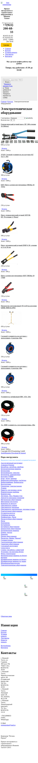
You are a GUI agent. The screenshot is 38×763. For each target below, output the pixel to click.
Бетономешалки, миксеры (10, 473)
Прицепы (4, 534)
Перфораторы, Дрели (8, 517)
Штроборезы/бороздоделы (10, 563)
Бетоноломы (5, 471)
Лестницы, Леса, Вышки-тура (11, 496)
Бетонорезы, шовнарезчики (11, 474)
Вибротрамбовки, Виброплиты (12, 482)
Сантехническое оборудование (12, 542)
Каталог (8, 50)
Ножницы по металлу (9, 503)
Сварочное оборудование (10, 544)
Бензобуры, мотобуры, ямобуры (12, 467)
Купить (4, 148)
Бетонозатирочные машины (11, 469)
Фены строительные (8, 554)
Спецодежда (5, 548)
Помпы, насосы (6, 532)
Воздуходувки (6, 484)
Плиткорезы (5, 523)
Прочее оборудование (9, 536)
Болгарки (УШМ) (7, 476)
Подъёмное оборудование (10, 527)
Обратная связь (6, 616)
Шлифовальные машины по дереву (13, 561)
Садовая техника (7, 540)
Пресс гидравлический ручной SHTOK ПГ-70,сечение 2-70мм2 (15, 216)
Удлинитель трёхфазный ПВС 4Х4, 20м (16, 397)
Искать (7, 82)
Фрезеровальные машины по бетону (14, 555)
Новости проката (4, 641)
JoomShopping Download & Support (13, 453)
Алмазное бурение (7, 465)
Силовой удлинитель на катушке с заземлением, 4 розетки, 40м (14, 367)
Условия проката (11, 52)
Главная (8, 48)
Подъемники (5, 525)
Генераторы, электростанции (11, 486)
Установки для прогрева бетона (12, 552)
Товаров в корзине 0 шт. (8, 85)
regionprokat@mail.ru (8, 725)
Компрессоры (6, 494)
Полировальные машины (10, 530)
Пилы (3, 521)
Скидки (6, 45)
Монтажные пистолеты (9, 501)
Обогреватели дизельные (10, 507)
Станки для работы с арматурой (12, 550)
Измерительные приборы (10, 492)
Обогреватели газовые (9, 505)
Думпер (3, 488)
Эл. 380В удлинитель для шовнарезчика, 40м (18, 425)
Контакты (8, 56)
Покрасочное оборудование (11, 528)
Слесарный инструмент (9, 546)
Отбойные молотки (8, 515)
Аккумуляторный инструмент (11, 463)
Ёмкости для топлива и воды (11, 490)
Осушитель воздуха (8, 513)
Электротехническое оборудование (13, 565)
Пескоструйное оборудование (11, 519)
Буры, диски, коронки (9, 478)
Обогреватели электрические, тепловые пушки (18, 509)
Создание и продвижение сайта (12, 756)
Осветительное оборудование (11, 511)
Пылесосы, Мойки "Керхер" (11, 538)
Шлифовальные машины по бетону (13, 559)
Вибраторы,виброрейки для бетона (13, 480)
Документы (9, 54)
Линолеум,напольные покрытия (12, 498)
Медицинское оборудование (11, 500)
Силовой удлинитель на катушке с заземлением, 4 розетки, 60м (14, 337)
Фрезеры (4, 557)
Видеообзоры (6, 646)
